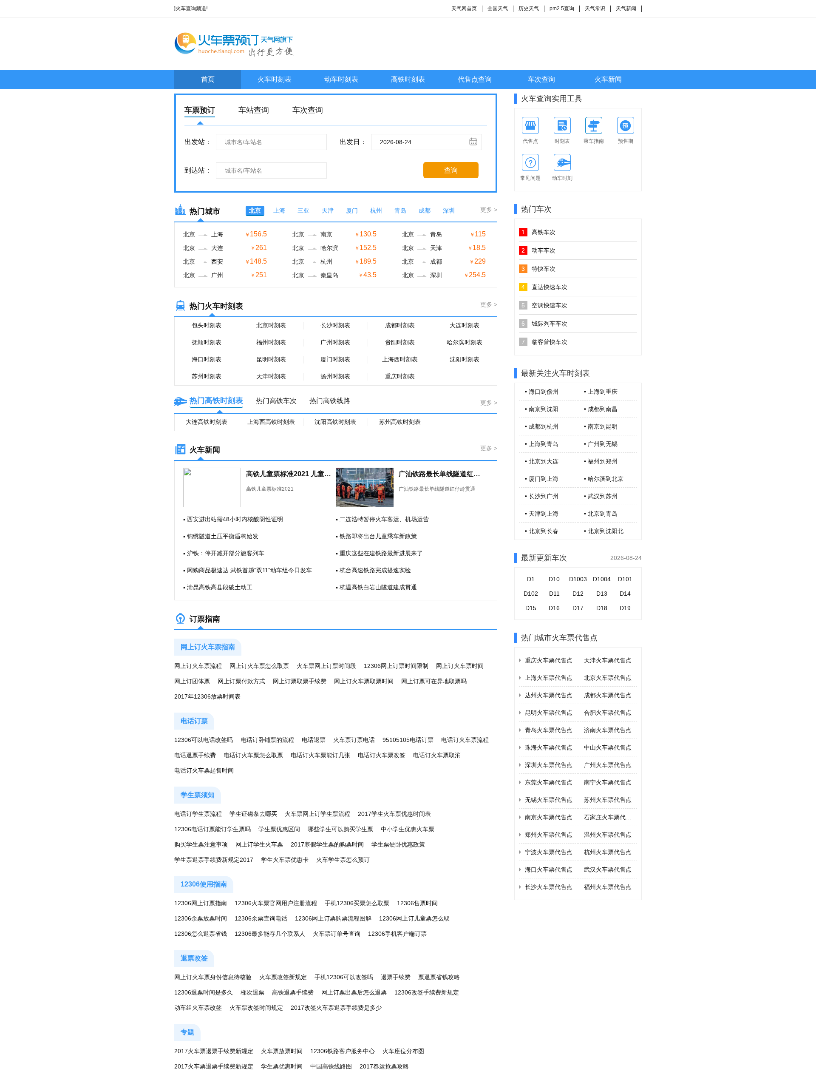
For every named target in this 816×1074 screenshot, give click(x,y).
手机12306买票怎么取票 (357, 903)
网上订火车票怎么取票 (259, 665)
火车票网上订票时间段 (326, 665)
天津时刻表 (271, 376)
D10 (554, 579)
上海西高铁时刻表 (271, 421)
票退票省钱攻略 (439, 977)
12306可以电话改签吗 (203, 739)
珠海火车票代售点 (548, 747)
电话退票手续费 (195, 755)
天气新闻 (626, 8)
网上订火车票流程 (198, 665)
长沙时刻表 (335, 325)
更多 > (488, 209)
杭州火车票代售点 (608, 852)
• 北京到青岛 (601, 513)
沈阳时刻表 (464, 359)
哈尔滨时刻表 (464, 342)
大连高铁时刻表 (206, 421)
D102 (531, 593)
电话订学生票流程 (198, 813)
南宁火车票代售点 (608, 782)
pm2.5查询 (562, 8)
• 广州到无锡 (601, 443)
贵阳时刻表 (400, 342)
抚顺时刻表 (206, 342)
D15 (530, 608)
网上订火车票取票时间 (364, 681)
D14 (625, 593)
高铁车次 (538, 232)
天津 (328, 210)
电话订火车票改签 (381, 755)
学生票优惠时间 (282, 1066)
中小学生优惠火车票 (407, 829)
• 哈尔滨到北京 (603, 478)
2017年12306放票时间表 (207, 696)
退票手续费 (396, 977)
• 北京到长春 (541, 531)
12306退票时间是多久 (203, 992)
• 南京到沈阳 (541, 409)
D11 (554, 593)
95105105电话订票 (408, 739)
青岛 (400, 210)
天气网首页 (464, 8)
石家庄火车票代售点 (611, 817)
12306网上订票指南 (200, 903)
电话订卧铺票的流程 (267, 739)
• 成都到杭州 (541, 426)
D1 (531, 579)
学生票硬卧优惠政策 (398, 844)
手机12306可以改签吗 (343, 977)
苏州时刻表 (206, 376)
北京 (255, 210)
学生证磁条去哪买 (253, 813)
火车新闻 (608, 79)
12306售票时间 (417, 903)
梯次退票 (252, 992)
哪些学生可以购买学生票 (340, 829)
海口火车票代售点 (548, 869)
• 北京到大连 (541, 461)
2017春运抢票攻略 (384, 1066)
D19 (625, 608)
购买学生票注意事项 (201, 844)
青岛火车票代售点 (548, 730)
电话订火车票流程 (465, 739)
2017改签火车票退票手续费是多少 (336, 1007)
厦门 (352, 210)
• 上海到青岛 (541, 443)
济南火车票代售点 (608, 730)
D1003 (578, 579)
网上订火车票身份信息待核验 (213, 977)
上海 (279, 210)
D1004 (602, 579)
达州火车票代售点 (548, 695)
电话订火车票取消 (437, 755)
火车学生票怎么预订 (343, 859)
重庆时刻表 (400, 376)
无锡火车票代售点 (548, 799)
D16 (554, 608)
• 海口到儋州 (541, 391)
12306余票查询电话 (261, 918)
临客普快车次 (544, 341)
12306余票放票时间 (200, 918)
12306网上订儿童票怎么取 (414, 918)
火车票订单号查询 (336, 933)
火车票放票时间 (282, 1051)
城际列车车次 (544, 323)
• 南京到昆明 (601, 426)
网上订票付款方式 (241, 681)
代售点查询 (475, 79)
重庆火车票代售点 (548, 660)
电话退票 (314, 739)
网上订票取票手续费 (299, 681)
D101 (625, 579)
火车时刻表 (275, 79)
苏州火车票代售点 (608, 799)
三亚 (303, 210)
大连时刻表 (464, 325)
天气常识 (595, 8)
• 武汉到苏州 (601, 496)
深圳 (449, 210)
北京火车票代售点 (608, 677)
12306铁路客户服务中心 (342, 1051)
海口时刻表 (206, 359)
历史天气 (528, 8)
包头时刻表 (206, 325)
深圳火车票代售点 (548, 764)
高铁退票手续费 (293, 992)
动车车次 (538, 250)
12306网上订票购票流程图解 (333, 918)
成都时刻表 (400, 325)
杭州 (376, 210)
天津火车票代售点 (608, 660)
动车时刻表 (341, 79)
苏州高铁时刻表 (400, 421)
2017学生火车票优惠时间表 (394, 813)
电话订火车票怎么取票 (253, 755)
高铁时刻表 (408, 79)
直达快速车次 (544, 287)
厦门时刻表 (335, 359)
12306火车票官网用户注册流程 (276, 903)
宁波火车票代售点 (548, 852)
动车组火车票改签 (198, 1007)
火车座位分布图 (403, 1051)
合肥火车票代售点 (608, 712)
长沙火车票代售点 (548, 887)
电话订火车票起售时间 (204, 770)
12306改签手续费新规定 (426, 992)
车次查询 (541, 79)
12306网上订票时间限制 (396, 665)
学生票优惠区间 (279, 829)
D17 (578, 608)
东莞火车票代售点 (548, 782)
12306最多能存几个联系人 (270, 933)
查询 (451, 170)
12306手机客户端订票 (397, 933)
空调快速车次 (544, 305)
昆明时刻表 (271, 359)
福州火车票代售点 (608, 887)
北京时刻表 (271, 325)
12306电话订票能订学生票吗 (212, 829)
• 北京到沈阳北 (603, 531)
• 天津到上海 (541, 513)
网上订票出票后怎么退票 (354, 992)
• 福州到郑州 (601, 461)
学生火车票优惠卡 (285, 859)
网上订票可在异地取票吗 (434, 681)
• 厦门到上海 (541, 478)
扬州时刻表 (335, 376)
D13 (601, 593)
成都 (425, 210)
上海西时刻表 (400, 359)
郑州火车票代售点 (548, 834)
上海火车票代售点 (548, 677)
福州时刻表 (271, 342)
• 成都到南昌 (601, 409)
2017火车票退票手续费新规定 (213, 1051)
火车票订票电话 (354, 739)
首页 (208, 79)
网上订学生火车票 (259, 844)
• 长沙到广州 (541, 496)
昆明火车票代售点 (548, 712)
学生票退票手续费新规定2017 (213, 859)
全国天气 (497, 8)
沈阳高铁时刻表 (335, 421)
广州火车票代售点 (608, 764)
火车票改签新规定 (283, 977)
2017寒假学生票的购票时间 (327, 844)
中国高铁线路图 (331, 1066)
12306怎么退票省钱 (200, 933)
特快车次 (538, 268)
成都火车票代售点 (608, 695)
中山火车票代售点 (608, 747)
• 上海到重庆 (601, 391)
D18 (601, 608)
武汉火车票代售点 (608, 869)
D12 (578, 593)
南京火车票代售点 (548, 817)
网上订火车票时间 (460, 665)
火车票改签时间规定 (256, 1007)
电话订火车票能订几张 (320, 755)
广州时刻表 (335, 342)
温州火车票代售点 (608, 834)
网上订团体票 (192, 681)
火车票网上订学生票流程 (317, 813)
